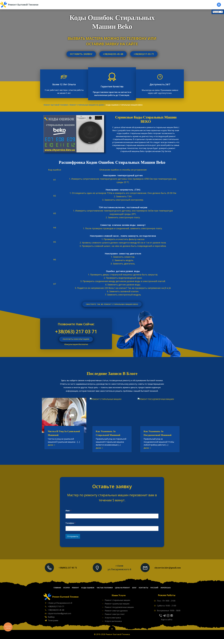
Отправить (72, 536)
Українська (166, 588)
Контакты (143, 588)
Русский (154, 588)
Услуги (66, 588)
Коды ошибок (87, 588)
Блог (134, 588)
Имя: (68, 511)
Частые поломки (105, 588)
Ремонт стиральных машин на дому (87, 105)
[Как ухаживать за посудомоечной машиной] (160, 415)
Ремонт (75, 588)
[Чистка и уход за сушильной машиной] (64, 415)
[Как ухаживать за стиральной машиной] (112, 415)
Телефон (70, 523)
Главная (57, 588)
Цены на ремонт (122, 588)
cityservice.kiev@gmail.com (167, 567)
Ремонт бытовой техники (56, 105)
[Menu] (219, 5)
